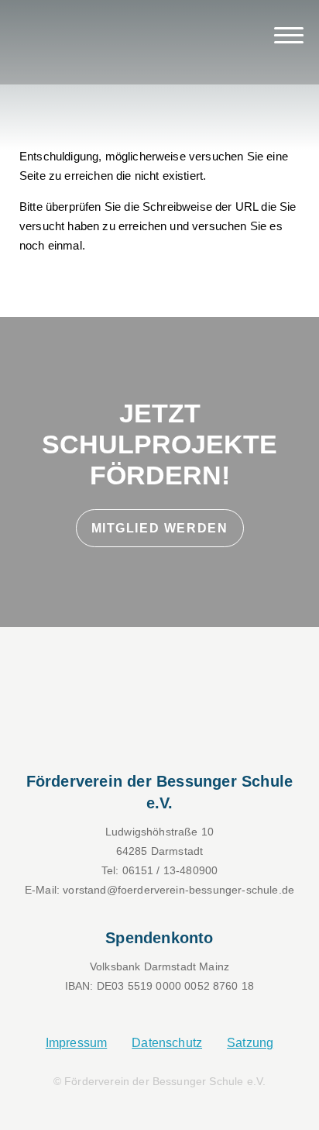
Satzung (250, 1042)
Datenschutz (167, 1042)
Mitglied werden (159, 528)
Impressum (76, 1042)
